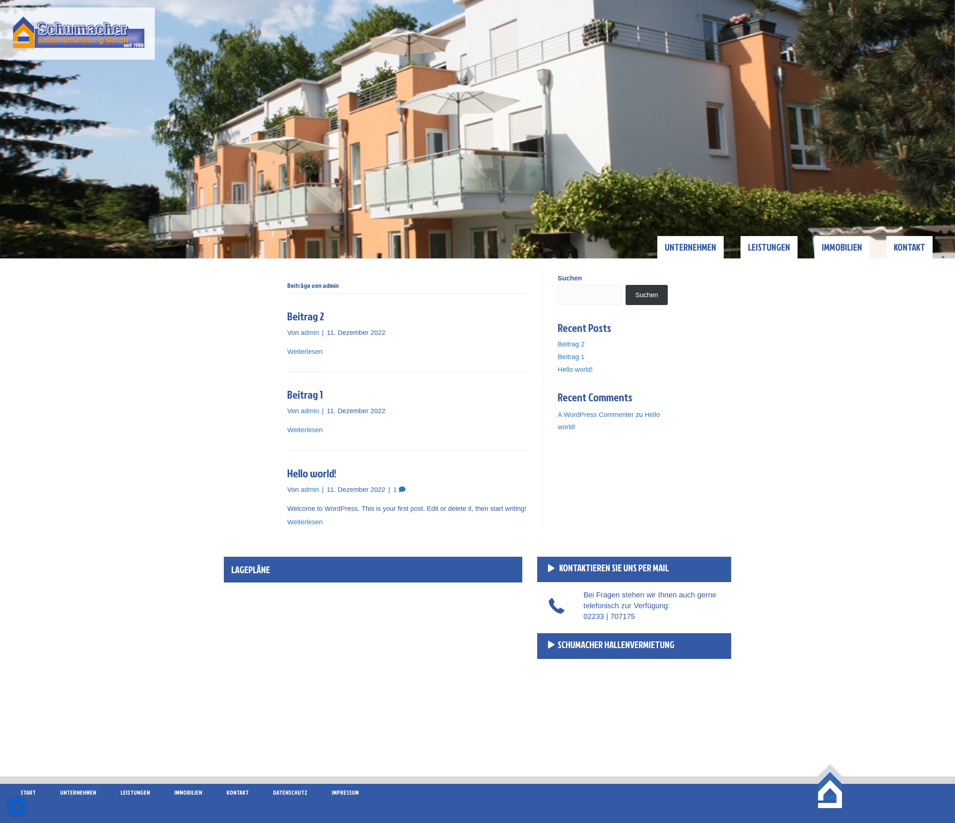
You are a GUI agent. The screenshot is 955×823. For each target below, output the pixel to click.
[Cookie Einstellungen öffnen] (16, 813)
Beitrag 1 (305, 394)
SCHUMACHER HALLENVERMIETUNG (616, 644)
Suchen (570, 278)
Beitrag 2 (305, 316)
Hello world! (311, 473)
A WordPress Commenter (596, 414)
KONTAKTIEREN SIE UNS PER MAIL (613, 567)
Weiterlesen (305, 351)
